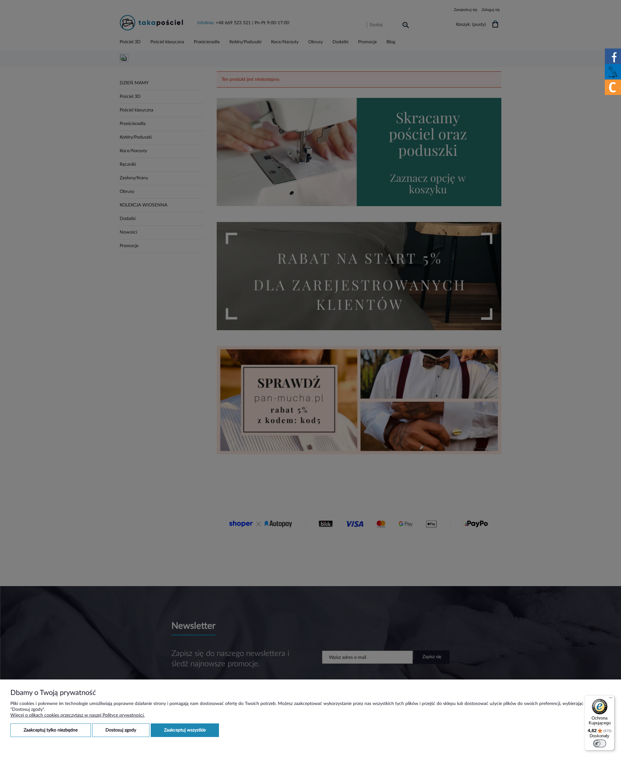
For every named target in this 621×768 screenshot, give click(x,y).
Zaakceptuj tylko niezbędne (51, 730)
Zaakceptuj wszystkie (185, 730)
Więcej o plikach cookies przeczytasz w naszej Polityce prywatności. (77, 715)
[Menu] (611, 699)
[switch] (599, 743)
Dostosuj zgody (120, 730)
